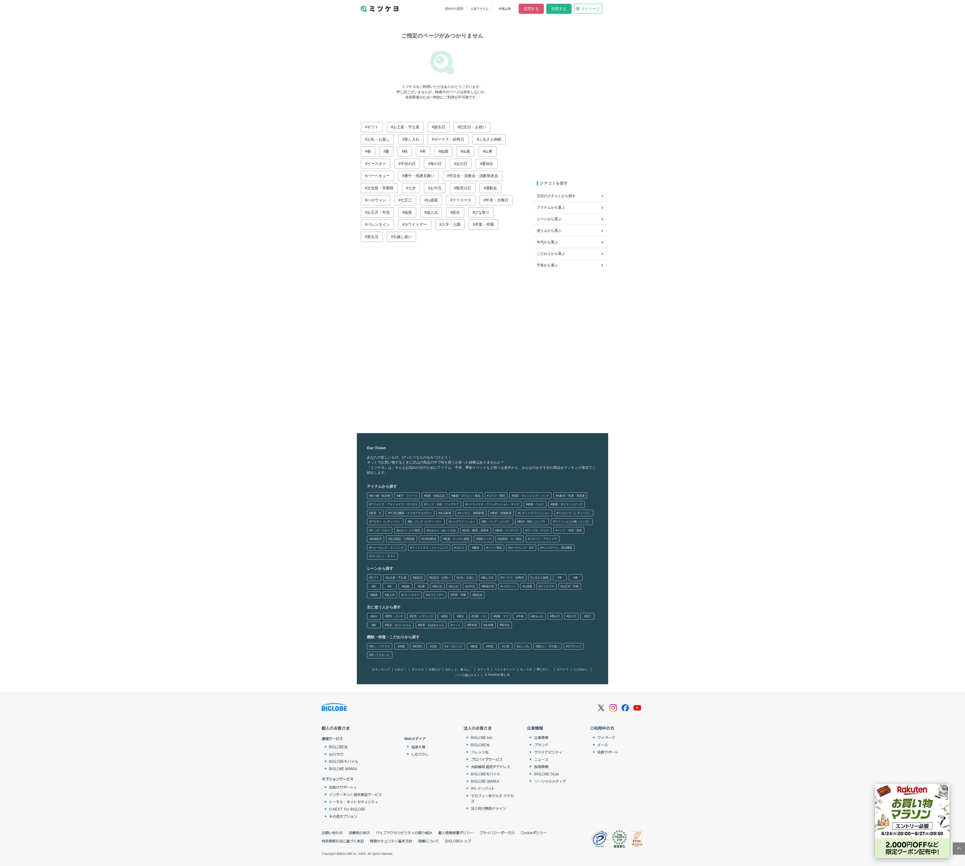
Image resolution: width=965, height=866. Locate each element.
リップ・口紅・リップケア (442, 504)
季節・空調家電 (501, 512)
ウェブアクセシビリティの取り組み (404, 832)
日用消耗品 (430, 538)
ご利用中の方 (602, 728)
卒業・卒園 (484, 224)
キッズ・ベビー (380, 530)
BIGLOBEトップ (458, 840)
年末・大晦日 (497, 200)
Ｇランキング (381, 669)
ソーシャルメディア (550, 781)
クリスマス (461, 200)
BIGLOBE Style (546, 773)
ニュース (541, 759)
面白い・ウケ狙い (548, 646)
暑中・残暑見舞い (419, 176)
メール (602, 744)
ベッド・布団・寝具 (569, 530)
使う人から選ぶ (549, 230)
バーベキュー (378, 176)
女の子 (572, 616)
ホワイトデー (415, 224)
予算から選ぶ (547, 265)
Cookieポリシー (534, 832)
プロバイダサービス (487, 759)
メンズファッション (462, 521)
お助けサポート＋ (343, 787)
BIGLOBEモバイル (343, 761)
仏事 (488, 151)
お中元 (436, 188)
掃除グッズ (484, 538)
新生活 (372, 237)
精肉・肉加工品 (435, 495)
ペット (456, 624)
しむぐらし (420, 754)
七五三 (406, 200)
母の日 (436, 163)
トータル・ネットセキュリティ (353, 801)
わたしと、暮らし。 (458, 669)
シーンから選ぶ (549, 219)
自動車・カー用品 (510, 538)
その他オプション (343, 816)
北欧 (434, 646)
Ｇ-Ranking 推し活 (497, 674)
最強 (474, 646)
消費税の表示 (359, 832)
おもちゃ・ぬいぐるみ (442, 530)
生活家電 (445, 512)
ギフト (372, 127)
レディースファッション (534, 512)
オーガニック (454, 646)
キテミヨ (483, 669)
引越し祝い (402, 237)
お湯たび (434, 669)
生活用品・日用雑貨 (402, 538)
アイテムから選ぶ (551, 207)
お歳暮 (432, 200)
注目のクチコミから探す (556, 196)
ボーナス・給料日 (449, 139)
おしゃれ (523, 646)
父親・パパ (480, 616)
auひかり (336, 754)
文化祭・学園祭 (380, 188)
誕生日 (439, 127)
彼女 (461, 616)
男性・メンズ (395, 616)
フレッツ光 (480, 752)
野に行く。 (544, 669)
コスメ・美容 (497, 495)
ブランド (541, 744)
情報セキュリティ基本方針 (391, 840)
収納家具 (376, 538)
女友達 (489, 624)
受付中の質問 (454, 9)
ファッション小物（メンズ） (573, 521)
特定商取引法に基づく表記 (343, 840)
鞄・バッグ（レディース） (425, 521)
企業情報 (535, 728)
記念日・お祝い (473, 127)
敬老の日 (463, 188)
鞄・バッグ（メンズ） (497, 521)
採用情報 (541, 766)
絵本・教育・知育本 (476, 530)
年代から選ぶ (547, 242)
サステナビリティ (548, 752)
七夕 (412, 188)
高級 (402, 646)
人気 (506, 646)
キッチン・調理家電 (471, 512)
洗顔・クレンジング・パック (531, 495)
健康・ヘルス (535, 504)
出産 (466, 151)
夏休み (487, 163)
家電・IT (376, 512)
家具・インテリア (508, 530)
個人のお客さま (336, 728)
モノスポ (526, 669)
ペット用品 (495, 547)
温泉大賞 (418, 746)
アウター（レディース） (386, 521)
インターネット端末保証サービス (355, 794)
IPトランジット (483, 788)
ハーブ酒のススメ (467, 675)
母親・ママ (502, 616)
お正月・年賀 (378, 212)
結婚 (444, 151)
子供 (520, 616)
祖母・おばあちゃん (431, 624)
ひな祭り (482, 212)
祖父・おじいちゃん (399, 624)
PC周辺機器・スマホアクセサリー (411, 512)
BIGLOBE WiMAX (343, 768)
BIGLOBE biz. (482, 737)
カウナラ (563, 669)
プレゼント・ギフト (383, 556)
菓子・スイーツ (407, 495)
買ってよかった (380, 654)
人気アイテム (479, 9)
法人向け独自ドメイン (488, 808)
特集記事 (505, 9)
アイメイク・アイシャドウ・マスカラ (394, 504)
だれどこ (401, 669)
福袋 (408, 212)
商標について (428, 840)
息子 (588, 616)
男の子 (556, 616)
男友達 (473, 624)
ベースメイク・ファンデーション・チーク (493, 504)
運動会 (491, 188)
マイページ (590, 9)
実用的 (418, 646)
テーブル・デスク (538, 530)
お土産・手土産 (406, 127)
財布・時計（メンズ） (533, 521)
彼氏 (445, 616)
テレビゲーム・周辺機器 (557, 547)
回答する (558, 9)
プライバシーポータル (497, 832)
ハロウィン (376, 200)
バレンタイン (378, 224)
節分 (456, 212)
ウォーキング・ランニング (387, 547)
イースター (376, 163)
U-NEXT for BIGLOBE (347, 809)
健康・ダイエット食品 (466, 495)
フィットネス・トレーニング (430, 547)
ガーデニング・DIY (522, 547)
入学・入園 (451, 224)
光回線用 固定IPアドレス (490, 766)
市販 (490, 646)
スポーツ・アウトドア (543, 538)
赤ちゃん (538, 616)
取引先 (505, 624)
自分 (374, 616)
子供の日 (408, 163)
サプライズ (574, 646)
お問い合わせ (332, 832)
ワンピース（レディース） (574, 512)
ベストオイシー (504, 669)
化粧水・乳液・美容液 (571, 495)
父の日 (461, 163)
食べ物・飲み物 (380, 495)
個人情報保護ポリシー (455, 832)
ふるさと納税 (490, 139)
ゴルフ (460, 547)
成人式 (432, 212)
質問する (531, 9)
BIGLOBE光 (338, 746)
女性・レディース (422, 616)
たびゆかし (581, 669)
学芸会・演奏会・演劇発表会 (473, 176)
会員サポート (607, 752)
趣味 (476, 547)
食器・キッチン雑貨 (457, 538)
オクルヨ (418, 669)
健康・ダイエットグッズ (567, 504)
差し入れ (411, 139)
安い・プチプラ (380, 646)
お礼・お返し (378, 139)
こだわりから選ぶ (551, 254)
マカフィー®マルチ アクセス (492, 798)
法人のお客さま (478, 728)
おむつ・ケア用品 (409, 530)
